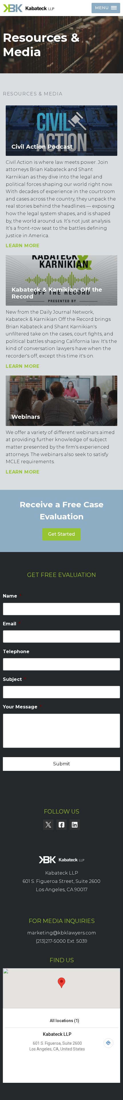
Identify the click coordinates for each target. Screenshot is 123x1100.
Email (12, 623)
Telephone (16, 651)
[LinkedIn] (75, 825)
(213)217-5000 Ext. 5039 (61, 941)
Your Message (22, 707)
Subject (14, 679)
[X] (48, 825)
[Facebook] (61, 825)
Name (12, 596)
